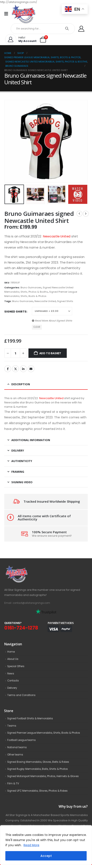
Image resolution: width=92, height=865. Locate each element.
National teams (17, 747)
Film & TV (13, 783)
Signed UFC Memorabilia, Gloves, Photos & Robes (37, 790)
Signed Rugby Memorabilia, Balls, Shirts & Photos (37, 769)
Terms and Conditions (21, 695)
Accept (46, 856)
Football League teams (21, 740)
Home (11, 651)
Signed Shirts (65, 301)
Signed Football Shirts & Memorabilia (30, 718)
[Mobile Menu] (7, 13)
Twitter (15, 368)
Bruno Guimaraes (31, 287)
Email (31, 368)
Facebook (7, 368)
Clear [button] (36, 327)
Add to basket (50, 353)
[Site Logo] (23, 13)
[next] (86, 214)
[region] (46, 845)
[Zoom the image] (25, 568)
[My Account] (81, 29)
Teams (11, 725)
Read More (31, 845)
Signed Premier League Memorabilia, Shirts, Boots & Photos (43, 733)
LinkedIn (23, 368)
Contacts (13, 680)
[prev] (79, 214)
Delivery (12, 688)
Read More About (53, 320)
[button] (9, 141)
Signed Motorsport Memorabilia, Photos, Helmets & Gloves (43, 776)
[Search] (67, 29)
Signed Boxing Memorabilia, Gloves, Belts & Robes (38, 762)
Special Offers (15, 666)
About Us (12, 659)
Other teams (15, 754)
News (10, 673)
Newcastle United (57, 236)
